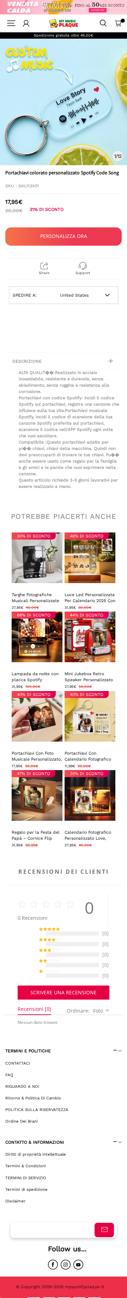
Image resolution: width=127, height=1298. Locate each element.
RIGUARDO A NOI (22, 1093)
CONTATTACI (17, 1070)
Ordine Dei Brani (21, 1128)
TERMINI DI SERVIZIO (25, 1184)
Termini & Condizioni (25, 1172)
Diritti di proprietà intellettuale (35, 1161)
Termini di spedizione (26, 1196)
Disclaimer (15, 1208)
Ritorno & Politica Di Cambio (33, 1105)
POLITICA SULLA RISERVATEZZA (36, 1116)
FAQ (9, 1081)
